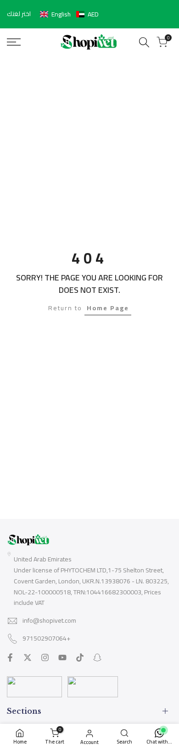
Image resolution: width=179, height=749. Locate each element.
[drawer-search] (144, 42)
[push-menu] (14, 42)
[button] (69, 14)
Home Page (108, 308)
